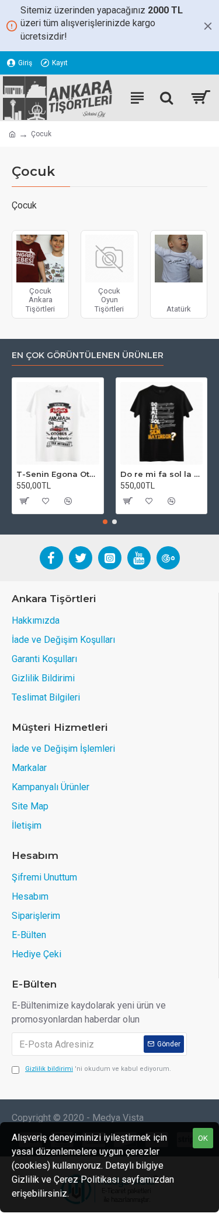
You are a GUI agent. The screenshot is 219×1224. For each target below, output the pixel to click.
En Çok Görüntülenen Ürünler (88, 355)
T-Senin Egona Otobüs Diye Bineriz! (57, 474)
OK (203, 1138)
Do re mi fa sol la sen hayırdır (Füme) (161, 474)
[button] (105, 521)
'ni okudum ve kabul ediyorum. (98, 1069)
